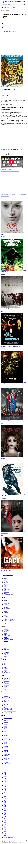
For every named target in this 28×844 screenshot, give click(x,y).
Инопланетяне (13, 31)
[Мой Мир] (6, 10)
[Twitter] (5, 10)
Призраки (3, 386)
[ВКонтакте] (3, 10)
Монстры (3, 274)
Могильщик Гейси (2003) (7, 570)
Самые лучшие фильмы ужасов (9, 194)
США (6, 95)
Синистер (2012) (5, 308)
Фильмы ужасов (5, 31)
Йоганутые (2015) (5, 421)
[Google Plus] (8, 10)
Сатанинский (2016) (6, 458)
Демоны (3, 460)
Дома (2, 311)
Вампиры (3, 348)
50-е (4, 92)
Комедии (3, 423)
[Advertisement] (13, 43)
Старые (20, 149)
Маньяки (3, 236)
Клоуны (3, 572)
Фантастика (4, 150)
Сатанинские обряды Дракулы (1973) (10, 346)
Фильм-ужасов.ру (5, 1)
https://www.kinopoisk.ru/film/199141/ (10, 171)
